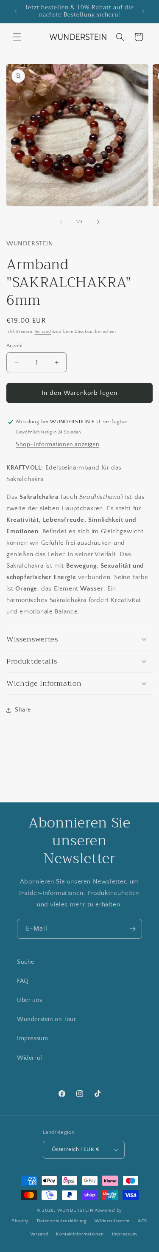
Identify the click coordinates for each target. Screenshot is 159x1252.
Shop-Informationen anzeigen (57, 444)
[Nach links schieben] (61, 222)
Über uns (29, 1000)
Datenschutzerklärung (62, 1221)
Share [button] (23, 709)
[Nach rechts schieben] (98, 222)
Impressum (32, 1038)
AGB (142, 1221)
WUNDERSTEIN (75, 1210)
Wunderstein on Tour (46, 1019)
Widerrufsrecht (112, 1221)
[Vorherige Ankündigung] (15, 11)
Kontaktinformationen (80, 1234)
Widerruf (29, 1058)
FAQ (23, 981)
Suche (25, 962)
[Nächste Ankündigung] (143, 11)
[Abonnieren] (132, 929)
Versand (43, 331)
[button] (17, 37)
